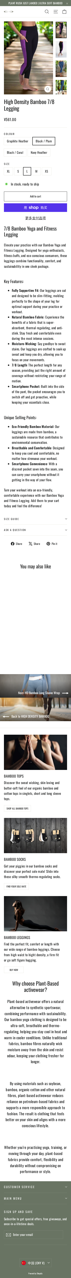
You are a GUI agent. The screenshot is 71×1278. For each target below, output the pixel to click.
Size (7, 163)
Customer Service (19, 1187)
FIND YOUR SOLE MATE (16, 886)
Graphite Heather (17, 141)
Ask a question (15, 530)
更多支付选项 (35, 217)
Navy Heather (39, 152)
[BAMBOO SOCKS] (35, 835)
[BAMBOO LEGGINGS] (35, 913)
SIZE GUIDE (11, 519)
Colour (9, 133)
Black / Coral (15, 152)
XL (8, 171)
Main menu (13, 1198)
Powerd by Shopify (35, 1273)
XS (46, 171)
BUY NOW (14, 969)
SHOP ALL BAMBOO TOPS (17, 808)
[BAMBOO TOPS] (35, 752)
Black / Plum (44, 141)
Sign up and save (18, 1211)
